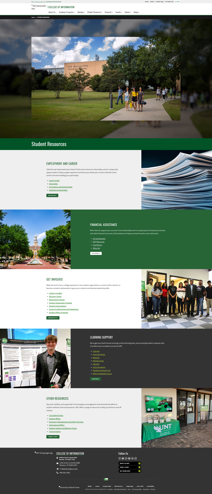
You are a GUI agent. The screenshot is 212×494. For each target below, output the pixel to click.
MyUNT (90, 486)
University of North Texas (53, 1)
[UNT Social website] (135, 458)
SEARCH (178, 1)
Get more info (125, 471)
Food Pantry (97, 245)
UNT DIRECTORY (169, 1)
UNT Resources (98, 242)
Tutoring (96, 351)
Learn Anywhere (99, 367)
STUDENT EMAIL (160, 1)
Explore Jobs (52, 195)
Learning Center (99, 354)
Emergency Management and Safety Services (66, 422)
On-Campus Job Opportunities (60, 187)
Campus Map (129, 486)
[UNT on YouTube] (123, 458)
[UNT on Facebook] (119, 458)
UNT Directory (118, 486)
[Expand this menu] (55, 12)
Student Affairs (54, 419)
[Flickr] (129, 458)
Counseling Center (56, 415)
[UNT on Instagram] (126, 458)
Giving (136, 12)
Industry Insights (55, 293)
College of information (61, 7)
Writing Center (98, 361)
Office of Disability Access (102, 373)
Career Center (54, 180)
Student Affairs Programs (58, 312)
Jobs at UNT (140, 486)
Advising (80, 12)
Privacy (129, 489)
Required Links (146, 489)
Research (108, 12)
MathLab (96, 357)
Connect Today (52, 436)
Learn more (95, 379)
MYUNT (147, 1)
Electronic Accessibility (137, 489)
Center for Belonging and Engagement (64, 309)
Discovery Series (55, 296)
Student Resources (94, 12)
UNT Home (153, 489)
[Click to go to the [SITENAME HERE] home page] (38, 7)
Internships (53, 184)
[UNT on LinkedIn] (132, 458)
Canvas (97, 486)
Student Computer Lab (101, 370)
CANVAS (152, 1)
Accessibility (150, 486)
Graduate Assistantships (58, 190)
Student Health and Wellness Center (63, 428)
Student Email (107, 486)
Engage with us (52, 318)
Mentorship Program (57, 300)
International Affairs (57, 425)
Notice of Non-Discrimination (120, 489)
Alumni (127, 12)
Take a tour (124, 467)
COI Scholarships (99, 238)
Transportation (55, 431)
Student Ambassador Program (60, 303)
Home (33, 17)
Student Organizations (57, 306)
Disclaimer (110, 489)
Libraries (96, 364)
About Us (51, 12)
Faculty (118, 12)
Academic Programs (66, 12)
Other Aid (96, 248)
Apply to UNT (124, 463)
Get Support (95, 253)
